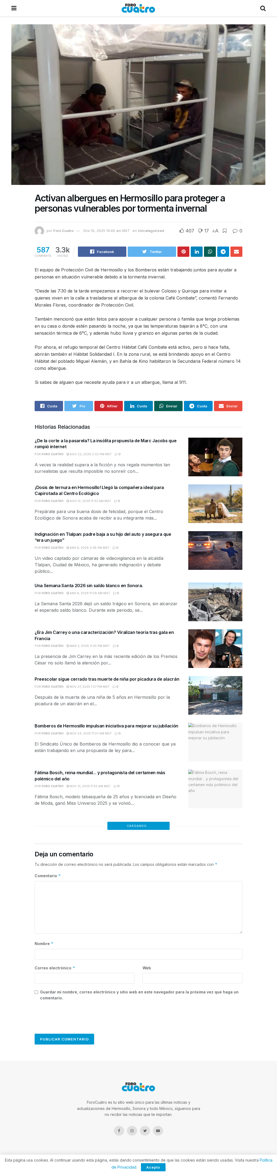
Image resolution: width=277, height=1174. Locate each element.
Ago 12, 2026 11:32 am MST (90, 501)
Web (147, 968)
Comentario (48, 875)
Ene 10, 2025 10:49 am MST (107, 230)
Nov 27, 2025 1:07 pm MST (89, 687)
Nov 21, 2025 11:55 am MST (90, 786)
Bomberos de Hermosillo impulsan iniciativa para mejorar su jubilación (106, 726)
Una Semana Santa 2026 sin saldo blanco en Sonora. (89, 585)
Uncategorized (151, 230)
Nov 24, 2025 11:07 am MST (90, 733)
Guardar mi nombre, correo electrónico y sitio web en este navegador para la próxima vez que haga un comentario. (139, 995)
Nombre (44, 943)
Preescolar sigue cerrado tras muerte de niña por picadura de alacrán (107, 679)
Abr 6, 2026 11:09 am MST (89, 593)
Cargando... (138, 826)
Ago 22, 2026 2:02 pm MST (90, 454)
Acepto (153, 1167)
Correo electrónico (55, 967)
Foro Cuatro (63, 230)
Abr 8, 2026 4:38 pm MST (89, 548)
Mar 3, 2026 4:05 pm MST (89, 646)
